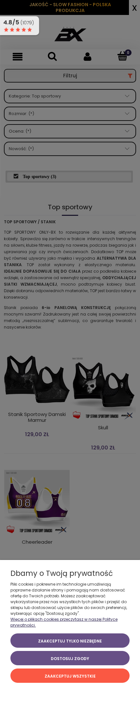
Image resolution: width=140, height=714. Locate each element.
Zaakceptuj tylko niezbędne (70, 641)
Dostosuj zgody (70, 658)
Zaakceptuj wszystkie (70, 676)
